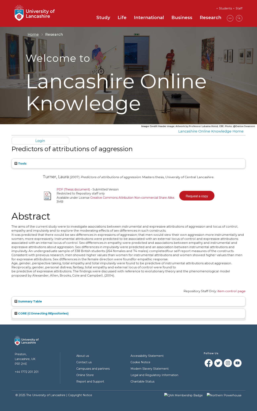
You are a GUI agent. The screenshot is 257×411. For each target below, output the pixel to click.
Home (33, 34)
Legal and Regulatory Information (154, 375)
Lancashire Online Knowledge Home (211, 131)
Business (181, 17)
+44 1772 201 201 (27, 372)
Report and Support (90, 381)
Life (122, 17)
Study (103, 17)
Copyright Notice (80, 395)
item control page (231, 291)
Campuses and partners (93, 368)
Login (40, 140)
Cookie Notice (140, 362)
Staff (239, 8)
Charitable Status (142, 381)
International (149, 17)
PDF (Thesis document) (73, 189)
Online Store (85, 375)
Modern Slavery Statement (150, 368)
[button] (196, 195)
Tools (22, 163)
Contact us (84, 362)
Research (210, 17)
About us (82, 356)
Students (225, 8)
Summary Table (29, 301)
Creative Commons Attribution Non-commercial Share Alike (132, 197)
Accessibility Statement (147, 356)
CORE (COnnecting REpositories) (42, 313)
